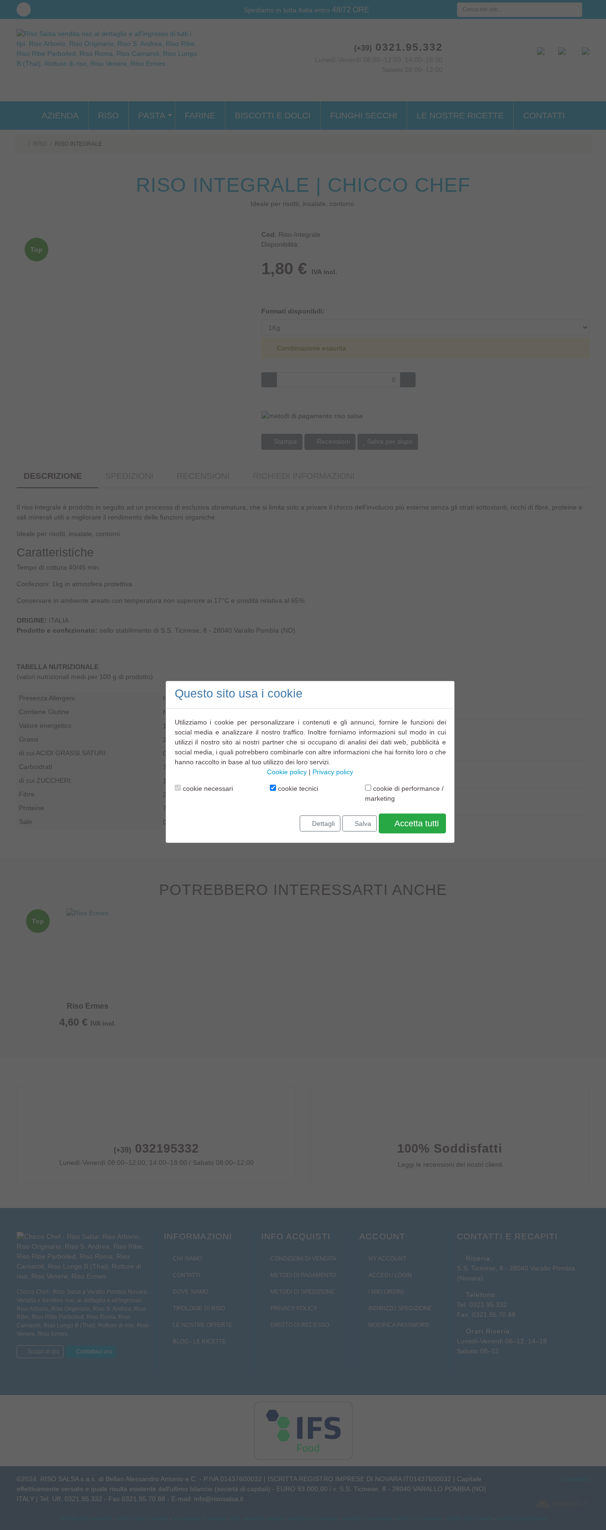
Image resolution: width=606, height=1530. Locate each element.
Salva (362, 823)
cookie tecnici (297, 788)
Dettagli (322, 823)
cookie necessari (207, 788)
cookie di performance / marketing (404, 793)
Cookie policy (287, 771)
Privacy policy (332, 771)
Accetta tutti (415, 823)
